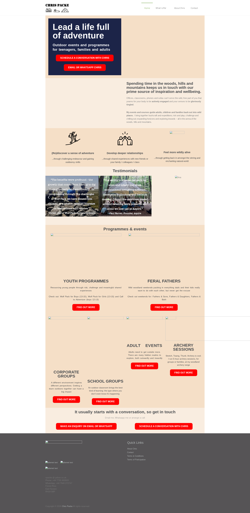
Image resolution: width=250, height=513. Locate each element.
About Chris (179, 8)
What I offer (161, 8)
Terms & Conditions (135, 456)
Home (147, 8)
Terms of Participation (136, 460)
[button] (48, 197)
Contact (194, 8)
